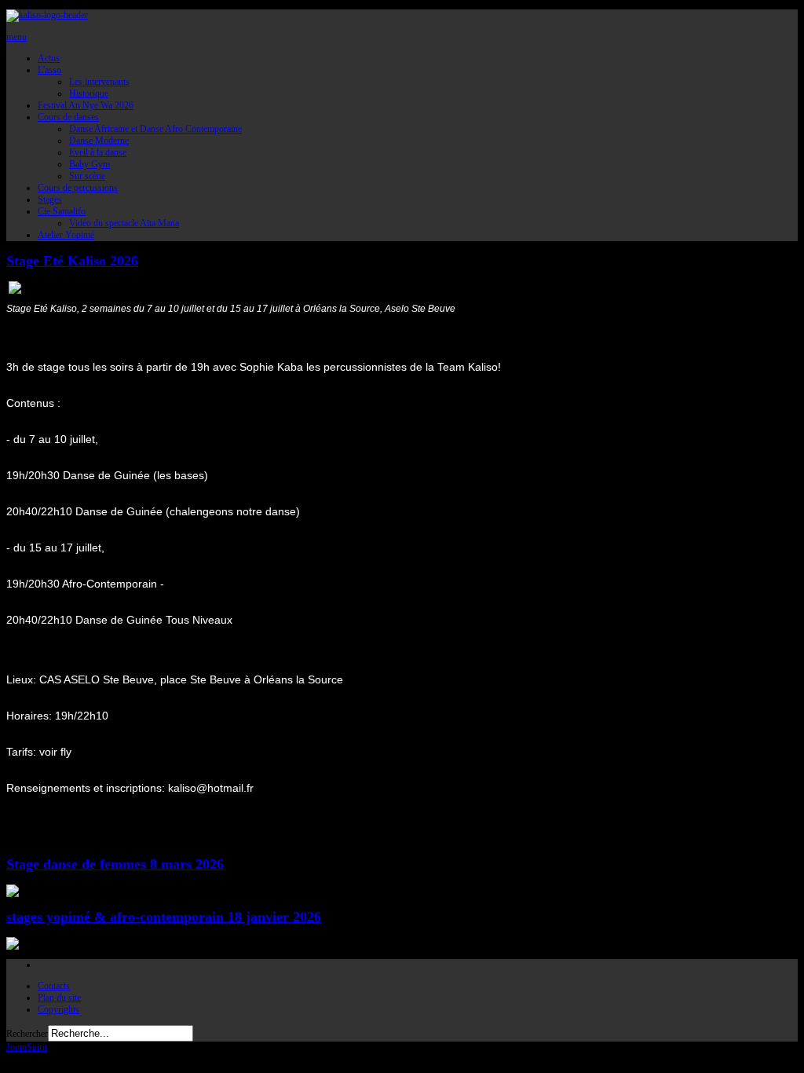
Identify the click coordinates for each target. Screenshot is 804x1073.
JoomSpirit (26, 1047)
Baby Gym (89, 164)
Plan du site (59, 997)
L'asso (49, 69)
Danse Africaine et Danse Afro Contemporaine (155, 128)
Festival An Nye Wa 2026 (85, 105)
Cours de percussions (78, 187)
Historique (88, 93)
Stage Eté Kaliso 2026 (72, 261)
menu (16, 36)
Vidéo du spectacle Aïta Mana (124, 223)
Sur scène (87, 175)
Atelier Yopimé (66, 234)
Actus (49, 58)
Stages (50, 199)
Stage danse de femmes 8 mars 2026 (115, 864)
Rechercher (27, 1033)
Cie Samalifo (62, 211)
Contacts (54, 985)
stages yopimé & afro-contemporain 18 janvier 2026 (163, 917)
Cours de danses (68, 117)
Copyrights (58, 1009)
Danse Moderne (99, 140)
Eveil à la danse (97, 152)
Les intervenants (99, 81)
